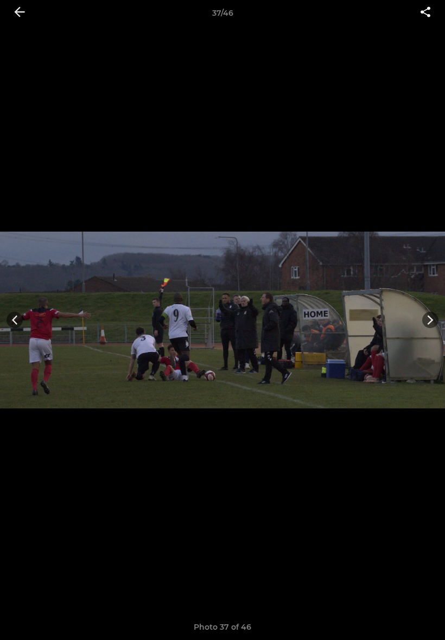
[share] (425, 13)
